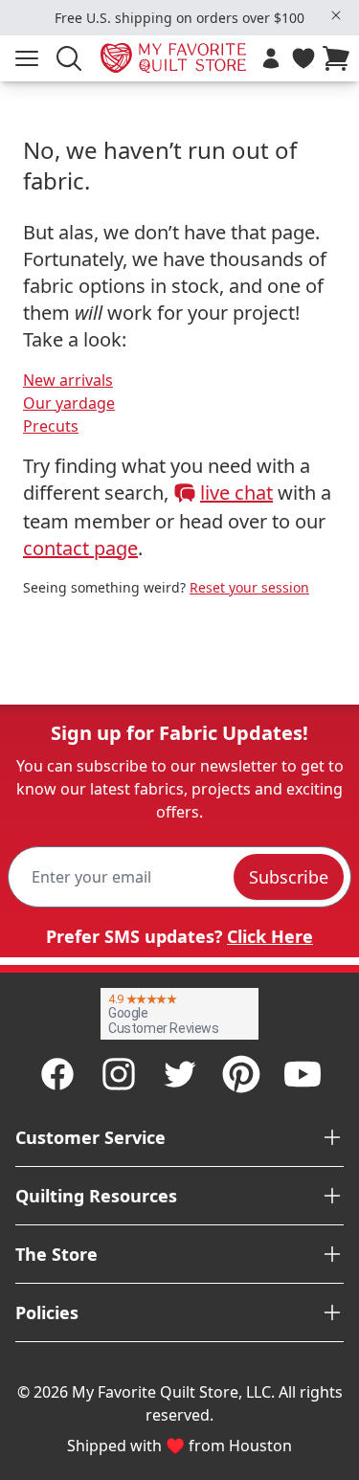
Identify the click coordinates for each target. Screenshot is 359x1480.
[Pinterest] (241, 1074)
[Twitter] (180, 1074)
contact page (80, 548)
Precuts (51, 426)
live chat (236, 492)
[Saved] (303, 58)
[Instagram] (119, 1074)
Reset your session (249, 587)
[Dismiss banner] (336, 15)
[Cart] (340, 58)
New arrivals (68, 380)
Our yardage (69, 403)
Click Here (270, 936)
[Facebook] (57, 1074)
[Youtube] (302, 1074)
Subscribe (288, 876)
